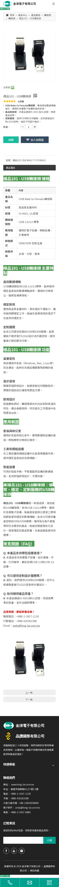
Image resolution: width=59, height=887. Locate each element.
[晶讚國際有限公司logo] (24, 736)
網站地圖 (34, 870)
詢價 (11, 140)
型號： (9, 160)
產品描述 (10, 167)
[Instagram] (22, 851)
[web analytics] (5, 9)
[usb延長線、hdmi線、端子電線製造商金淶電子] (24, 725)
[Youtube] (14, 851)
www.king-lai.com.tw (22, 784)
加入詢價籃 (37, 140)
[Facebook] (6, 851)
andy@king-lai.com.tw (27, 807)
